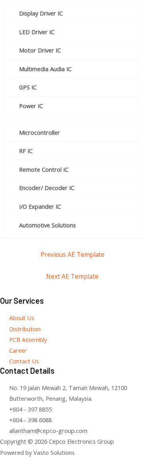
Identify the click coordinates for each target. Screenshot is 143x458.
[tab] (71, 13)
